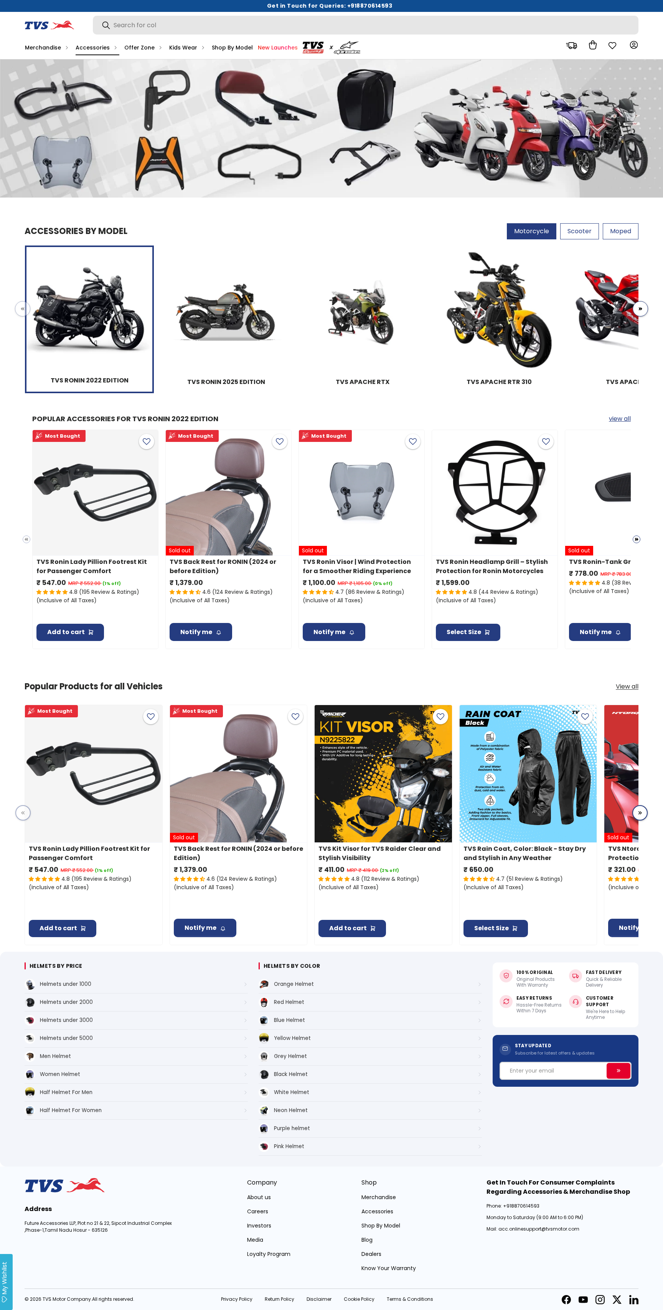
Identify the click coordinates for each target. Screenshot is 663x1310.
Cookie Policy (359, 1299)
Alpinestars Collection (334, 47)
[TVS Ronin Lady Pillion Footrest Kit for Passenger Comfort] (95, 492)
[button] (590, 44)
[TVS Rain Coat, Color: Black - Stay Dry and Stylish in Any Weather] (528, 773)
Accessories (93, 47)
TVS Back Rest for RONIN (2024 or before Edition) (223, 566)
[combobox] (365, 25)
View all (627, 686)
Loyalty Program (268, 1254)
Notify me (196, 632)
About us (259, 1197)
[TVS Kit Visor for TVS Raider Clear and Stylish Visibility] (383, 773)
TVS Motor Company (67, 1299)
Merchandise (43, 47)
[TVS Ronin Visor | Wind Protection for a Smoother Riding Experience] (361, 492)
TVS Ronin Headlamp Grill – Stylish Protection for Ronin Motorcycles (492, 566)
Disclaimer (319, 1299)
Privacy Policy (236, 1299)
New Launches (278, 47)
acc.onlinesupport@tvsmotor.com (538, 1229)
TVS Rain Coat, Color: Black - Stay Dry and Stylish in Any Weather (524, 853)
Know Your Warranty (388, 1268)
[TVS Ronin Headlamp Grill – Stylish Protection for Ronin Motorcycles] (494, 492)
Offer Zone (139, 47)
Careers (257, 1211)
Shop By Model (232, 47)
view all (620, 418)
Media (255, 1240)
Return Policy (279, 1299)
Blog (367, 1240)
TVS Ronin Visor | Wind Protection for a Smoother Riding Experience (357, 566)
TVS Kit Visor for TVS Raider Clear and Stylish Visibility (379, 853)
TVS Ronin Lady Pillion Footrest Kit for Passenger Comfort (91, 566)
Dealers (371, 1254)
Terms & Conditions (410, 1299)
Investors (259, 1225)
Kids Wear (183, 47)
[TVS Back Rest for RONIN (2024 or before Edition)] (228, 492)
